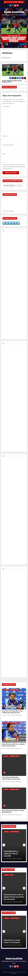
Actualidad (6, 689)
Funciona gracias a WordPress (9, 972)
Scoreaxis (11, 211)
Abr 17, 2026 (6, 748)
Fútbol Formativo (20, 39)
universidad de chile (6, 37)
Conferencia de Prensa (14, 689)
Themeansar (14, 973)
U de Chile (5, 39)
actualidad (14, 37)
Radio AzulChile (14, 12)
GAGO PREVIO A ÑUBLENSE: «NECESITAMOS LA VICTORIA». (11, 778)
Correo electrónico (8, 145)
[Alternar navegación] (18, 46)
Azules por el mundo (15, 918)
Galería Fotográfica (15, 831)
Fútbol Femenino (12, 39)
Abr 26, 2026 (6, 715)
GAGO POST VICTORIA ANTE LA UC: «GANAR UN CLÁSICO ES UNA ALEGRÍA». (12, 712)
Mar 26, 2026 (7, 814)
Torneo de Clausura (13, 41)
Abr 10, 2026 (6, 781)
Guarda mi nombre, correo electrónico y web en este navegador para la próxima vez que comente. (14, 167)
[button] (21, 46)
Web (4, 154)
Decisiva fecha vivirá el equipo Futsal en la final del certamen (14, 897)
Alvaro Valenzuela (17, 715)
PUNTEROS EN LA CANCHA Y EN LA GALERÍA (11, 853)
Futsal (12, 874)
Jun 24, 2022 (8, 902)
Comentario (6, 106)
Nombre (5, 136)
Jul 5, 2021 (8, 945)
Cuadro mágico (22, 37)
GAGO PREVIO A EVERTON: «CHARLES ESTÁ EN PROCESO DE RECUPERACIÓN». (13, 745)
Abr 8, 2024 (8, 858)
